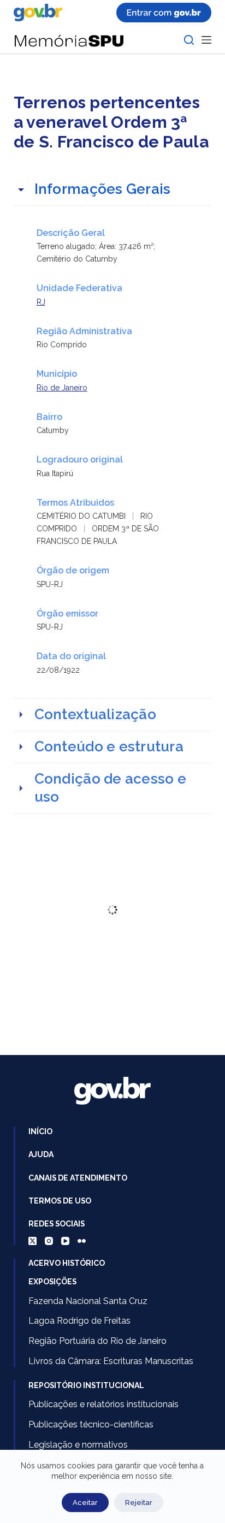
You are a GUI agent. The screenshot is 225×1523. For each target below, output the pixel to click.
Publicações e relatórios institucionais (103, 1404)
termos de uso (59, 1200)
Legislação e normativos (78, 1444)
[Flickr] (82, 1241)
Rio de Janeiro (62, 387)
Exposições (52, 1281)
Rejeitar (138, 1502)
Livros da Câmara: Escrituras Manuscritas (110, 1361)
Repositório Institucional (86, 1385)
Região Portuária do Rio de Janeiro (97, 1341)
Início (40, 1131)
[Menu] (206, 40)
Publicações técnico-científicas (90, 1424)
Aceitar (85, 1502)
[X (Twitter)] (32, 1241)
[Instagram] (49, 1241)
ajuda (41, 1154)
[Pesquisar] (189, 40)
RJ (41, 302)
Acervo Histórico (66, 1263)
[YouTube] (65, 1241)
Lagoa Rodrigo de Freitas (79, 1320)
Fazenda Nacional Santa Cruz (87, 1301)
